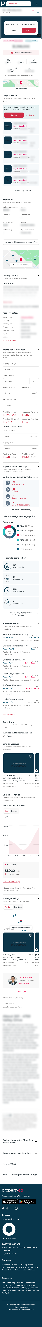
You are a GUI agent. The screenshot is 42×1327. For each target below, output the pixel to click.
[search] (18, 3)
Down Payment (8, 375)
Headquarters (27, 1265)
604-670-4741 (24, 983)
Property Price (9, 364)
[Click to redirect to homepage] (3, 4)
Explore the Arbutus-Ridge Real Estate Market (18, 1141)
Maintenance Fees (9, 431)
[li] (12, 1208)
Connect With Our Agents (24, 1285)
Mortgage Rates (9, 1290)
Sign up (29, 30)
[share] (38, 11)
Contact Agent (21, 991)
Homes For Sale (24, 1290)
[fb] (8, 1208)
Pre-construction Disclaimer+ (21, 1310)
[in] (17, 1208)
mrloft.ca (15, 1265)
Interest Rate (8, 387)
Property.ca (7, 1196)
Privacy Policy (7, 1270)
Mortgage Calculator (30, 1288)
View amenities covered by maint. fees (21, 242)
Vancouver (6, 13)
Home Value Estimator (11, 1288)
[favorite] (30, 756)
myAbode (19, 1196)
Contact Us (6, 1285)
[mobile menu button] (38, 3)
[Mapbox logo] (9, 929)
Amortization (26, 387)
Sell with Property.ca (26, 1283)
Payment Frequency (10, 399)
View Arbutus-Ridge (11, 882)
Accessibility (33, 1267)
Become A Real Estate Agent (14, 1267)
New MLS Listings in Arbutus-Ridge (20, 1175)
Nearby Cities (9, 1164)
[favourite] (33, 11)
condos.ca (6, 1265)
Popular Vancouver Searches (16, 1153)
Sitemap (31, 1270)
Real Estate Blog (8, 1283)
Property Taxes (8, 443)
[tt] (4, 1208)
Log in (13, 30)
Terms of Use (20, 1270)
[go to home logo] (12, 1190)
